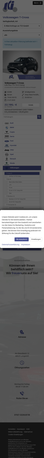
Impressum (25, 245)
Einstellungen (36, 239)
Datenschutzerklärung (10, 245)
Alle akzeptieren (21, 239)
